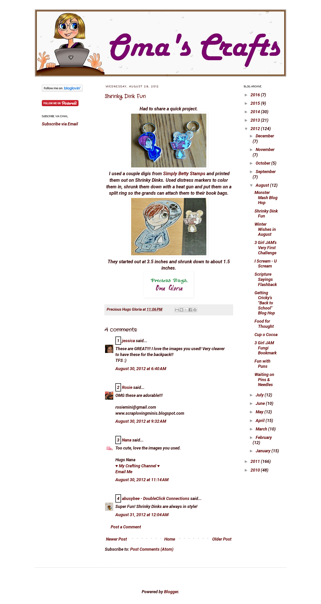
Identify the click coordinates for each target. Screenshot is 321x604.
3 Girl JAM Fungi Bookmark (265, 347)
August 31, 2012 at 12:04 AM (141, 514)
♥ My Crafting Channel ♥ (137, 465)
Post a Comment (126, 526)
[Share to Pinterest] (194, 309)
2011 (256, 461)
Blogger (171, 591)
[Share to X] (186, 309)
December (265, 135)
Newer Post (116, 539)
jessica (128, 340)
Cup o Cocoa (266, 334)
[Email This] (177, 309)
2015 (256, 103)
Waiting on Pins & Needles (264, 379)
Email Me (123, 471)
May (260, 411)
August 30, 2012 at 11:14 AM (141, 479)
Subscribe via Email (60, 123)
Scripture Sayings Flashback (265, 279)
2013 (256, 120)
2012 (256, 128)
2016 (256, 94)
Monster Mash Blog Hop (266, 197)
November (265, 149)
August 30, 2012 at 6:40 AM (140, 368)
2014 (256, 111)
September (266, 171)
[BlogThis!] (181, 309)
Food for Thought (264, 324)
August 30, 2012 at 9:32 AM (140, 421)
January (263, 450)
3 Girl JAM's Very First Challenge (265, 247)
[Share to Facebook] (190, 309)
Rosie (127, 387)
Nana (126, 440)
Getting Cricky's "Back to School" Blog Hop (264, 302)
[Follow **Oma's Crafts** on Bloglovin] (62, 90)
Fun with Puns (262, 364)
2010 (256, 470)
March (262, 428)
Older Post (221, 539)
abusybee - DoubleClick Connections (155, 498)
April (261, 420)
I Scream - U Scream (265, 264)
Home (169, 539)
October (263, 163)
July (260, 394)
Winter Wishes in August (265, 229)
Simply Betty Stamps (184, 173)
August (263, 185)
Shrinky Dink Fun (125, 96)
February (264, 437)
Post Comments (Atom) (151, 549)
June (261, 403)
